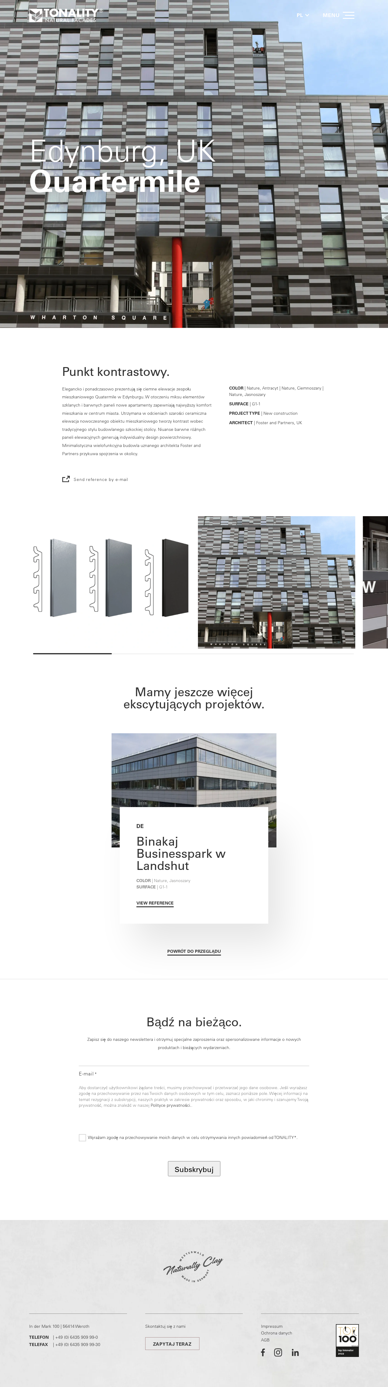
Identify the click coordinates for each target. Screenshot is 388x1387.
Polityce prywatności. (171, 1105)
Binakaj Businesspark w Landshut (181, 853)
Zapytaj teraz (172, 1344)
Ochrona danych (276, 1333)
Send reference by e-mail (101, 479)
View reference (155, 903)
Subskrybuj (194, 1169)
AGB (265, 1340)
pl (300, 15)
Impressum (272, 1326)
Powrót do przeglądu (194, 951)
